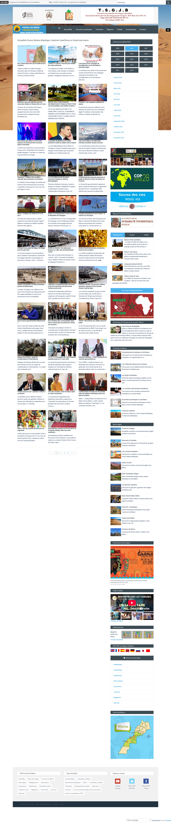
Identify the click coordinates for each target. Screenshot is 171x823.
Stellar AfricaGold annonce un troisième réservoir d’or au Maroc (92, 249)
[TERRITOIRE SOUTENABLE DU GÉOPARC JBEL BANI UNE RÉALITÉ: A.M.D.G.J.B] (132, 156)
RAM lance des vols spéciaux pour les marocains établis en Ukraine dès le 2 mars (31, 103)
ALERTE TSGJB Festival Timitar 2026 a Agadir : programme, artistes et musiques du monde (130, 581)
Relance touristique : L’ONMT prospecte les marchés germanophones (93, 358)
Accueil (22, 804)
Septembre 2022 (119, 121)
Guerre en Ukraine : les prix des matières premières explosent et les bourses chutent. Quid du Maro (92, 286)
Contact (142, 29)
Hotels (119, 29)
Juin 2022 (117, 105)
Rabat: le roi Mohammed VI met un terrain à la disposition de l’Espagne (62, 214)
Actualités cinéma (45, 786)
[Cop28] (132, 178)
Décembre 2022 (119, 138)
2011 (117, 70)
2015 (146, 59)
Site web (116, 703)
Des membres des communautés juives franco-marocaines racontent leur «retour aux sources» (61, 322)
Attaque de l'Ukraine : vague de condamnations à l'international (27, 358)
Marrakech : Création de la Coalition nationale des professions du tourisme (30, 178)
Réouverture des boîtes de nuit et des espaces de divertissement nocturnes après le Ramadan (29, 142)
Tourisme (99, 29)
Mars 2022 (117, 88)
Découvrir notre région (133, 658)
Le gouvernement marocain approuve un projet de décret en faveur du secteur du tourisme (92, 179)
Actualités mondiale (96, 782)
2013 (131, 65)
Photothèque (118, 670)
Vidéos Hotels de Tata (131, 276)
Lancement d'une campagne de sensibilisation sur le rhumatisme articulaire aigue (89, 65)
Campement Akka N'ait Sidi (133, 264)
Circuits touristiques (84, 29)
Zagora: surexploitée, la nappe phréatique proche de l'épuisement (30, 285)
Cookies (55, 804)
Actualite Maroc (70, 779)
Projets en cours (23, 790)
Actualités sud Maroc (84, 779)
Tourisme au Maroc (48, 779)
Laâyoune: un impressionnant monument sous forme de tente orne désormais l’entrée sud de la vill (61, 286)
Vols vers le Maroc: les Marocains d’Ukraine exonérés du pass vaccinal (91, 142)
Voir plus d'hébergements (132, 290)
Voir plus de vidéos (117, 621)
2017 (117, 59)
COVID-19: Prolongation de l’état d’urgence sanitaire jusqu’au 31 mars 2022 (62, 358)
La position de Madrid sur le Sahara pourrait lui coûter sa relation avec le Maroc (62, 142)
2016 (131, 59)
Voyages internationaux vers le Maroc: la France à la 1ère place (92, 214)
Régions (110, 29)
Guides (146, 235)
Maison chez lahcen (130, 252)
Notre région (22, 782)
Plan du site (30, 804)
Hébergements (118, 235)
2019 (131, 54)
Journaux (117, 692)
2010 (131, 70)
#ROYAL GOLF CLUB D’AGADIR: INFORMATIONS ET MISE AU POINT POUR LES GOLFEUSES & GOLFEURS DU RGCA (62, 104)
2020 (117, 54)
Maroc (85, 782)
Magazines (117, 697)
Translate (168, 820)
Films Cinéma (118, 681)
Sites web (21, 793)
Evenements (131, 29)
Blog (37, 804)
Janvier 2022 (118, 77)
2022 (131, 48)
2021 (146, 48)
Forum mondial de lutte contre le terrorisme (87, 790)
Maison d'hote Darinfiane (132, 240)
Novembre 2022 (119, 132)
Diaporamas (118, 675)
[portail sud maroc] (28, 29)
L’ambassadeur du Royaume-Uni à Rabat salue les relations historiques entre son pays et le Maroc (92, 393)
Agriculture (95, 786)
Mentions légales (45, 804)
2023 (117, 48)
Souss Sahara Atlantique (73, 782)
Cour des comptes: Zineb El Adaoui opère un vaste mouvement (61, 392)
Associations (45, 782)
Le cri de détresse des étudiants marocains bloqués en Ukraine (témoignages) (58, 179)
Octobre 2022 (118, 127)
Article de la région (33, 779)
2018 (146, 54)
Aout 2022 (117, 116)
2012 (146, 65)
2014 (117, 65)
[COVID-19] (132, 202)
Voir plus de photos (117, 639)
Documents (117, 686)
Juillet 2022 (117, 110)
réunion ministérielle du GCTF (74, 793)
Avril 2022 (117, 94)
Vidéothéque (118, 664)
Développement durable (82, 786)
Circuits (131, 235)
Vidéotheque (33, 786)
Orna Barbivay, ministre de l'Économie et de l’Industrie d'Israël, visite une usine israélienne (62, 430)
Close (54, 28)
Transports (68, 786)
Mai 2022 (117, 99)
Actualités (68, 29)
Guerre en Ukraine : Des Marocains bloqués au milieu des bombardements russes (61, 250)
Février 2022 (118, 83)
